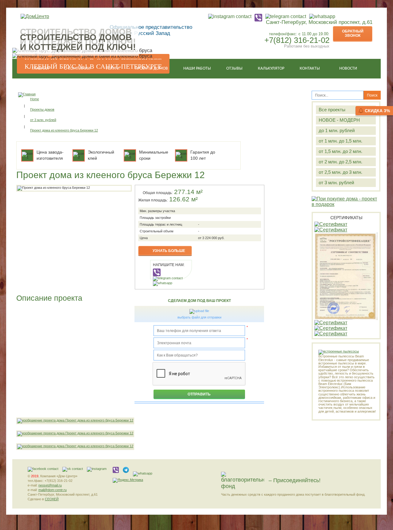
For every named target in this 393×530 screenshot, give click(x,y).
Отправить (199, 394)
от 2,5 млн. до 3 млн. (340, 172)
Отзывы (234, 68)
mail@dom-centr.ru (52, 490)
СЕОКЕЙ (52, 499)
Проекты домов (151, 68)
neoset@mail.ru (50, 485)
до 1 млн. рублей (337, 130)
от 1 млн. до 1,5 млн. (340, 140)
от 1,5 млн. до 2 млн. (340, 151)
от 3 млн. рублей (336, 182)
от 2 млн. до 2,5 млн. (340, 161)
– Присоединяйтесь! (295, 480)
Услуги (112, 68)
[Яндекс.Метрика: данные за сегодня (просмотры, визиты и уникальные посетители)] (128, 480)
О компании (77, 68)
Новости (348, 68)
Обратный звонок (353, 33)
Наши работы (197, 68)
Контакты (310, 68)
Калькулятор (271, 68)
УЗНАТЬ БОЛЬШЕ (169, 251)
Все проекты (332, 109)
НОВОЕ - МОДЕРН (339, 120)
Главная (40, 68)
